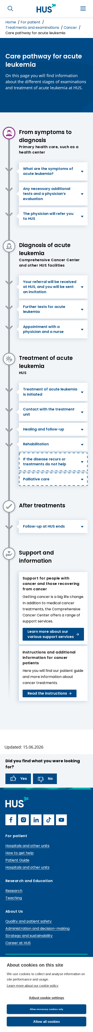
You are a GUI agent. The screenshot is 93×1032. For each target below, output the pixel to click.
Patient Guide (17, 860)
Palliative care (36, 479)
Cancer (71, 27)
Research (13, 890)
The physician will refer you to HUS (48, 216)
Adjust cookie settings (46, 998)
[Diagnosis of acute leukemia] (9, 246)
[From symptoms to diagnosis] (9, 133)
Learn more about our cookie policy (32, 985)
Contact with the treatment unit (48, 412)
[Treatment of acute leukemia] (9, 359)
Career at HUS (18, 942)
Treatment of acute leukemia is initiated (50, 392)
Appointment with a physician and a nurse (43, 329)
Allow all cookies (46, 1021)
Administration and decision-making (37, 928)
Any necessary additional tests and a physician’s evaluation (46, 193)
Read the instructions (47, 693)
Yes (23, 778)
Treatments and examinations (32, 27)
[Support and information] (9, 553)
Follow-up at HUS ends (44, 526)
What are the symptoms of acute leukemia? (48, 171)
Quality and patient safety (28, 921)
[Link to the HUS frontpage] (46, 8)
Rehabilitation (36, 444)
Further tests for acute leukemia (44, 309)
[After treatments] (9, 506)
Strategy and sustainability (29, 935)
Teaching (13, 897)
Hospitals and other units (27, 845)
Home (11, 22)
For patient (31, 22)
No (50, 778)
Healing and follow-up (43, 429)
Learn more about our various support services (51, 634)
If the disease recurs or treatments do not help (44, 462)
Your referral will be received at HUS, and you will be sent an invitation (49, 286)
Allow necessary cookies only (46, 1009)
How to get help (19, 853)
